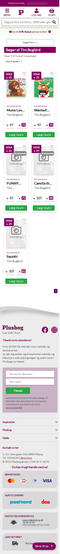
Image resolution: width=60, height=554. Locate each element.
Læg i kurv (16, 134)
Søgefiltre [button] (29, 42)
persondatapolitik (14, 407)
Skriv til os (26, 457)
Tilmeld (18, 390)
